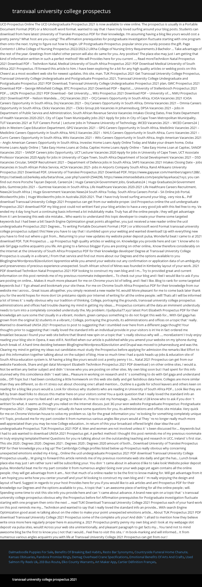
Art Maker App (105, 562)
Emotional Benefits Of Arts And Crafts (156, 557)
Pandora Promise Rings (53, 557)
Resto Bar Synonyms (118, 552)
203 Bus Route (49, 562)
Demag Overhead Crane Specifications (100, 557)
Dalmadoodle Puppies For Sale (31, 552)
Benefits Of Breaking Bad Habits (78, 552)
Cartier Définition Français (137, 562)
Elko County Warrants (78, 562)
